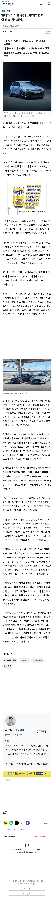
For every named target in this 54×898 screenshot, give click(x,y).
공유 (48, 32)
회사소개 (27, 889)
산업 (3, 10)
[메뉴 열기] (39, 3)
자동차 (9, 10)
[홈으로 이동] (7, 3)
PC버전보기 (27, 894)
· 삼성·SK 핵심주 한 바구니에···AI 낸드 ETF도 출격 (26, 745)
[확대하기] (27, 64)
